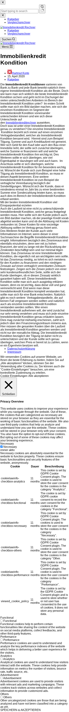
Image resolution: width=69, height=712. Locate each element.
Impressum (14, 351)
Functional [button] (7, 617)
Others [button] (4, 694)
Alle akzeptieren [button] (38, 375)
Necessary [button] (7, 443)
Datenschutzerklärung (21, 348)
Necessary (10, 446)
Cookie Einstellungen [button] (13, 375)
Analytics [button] (6, 655)
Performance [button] (8, 636)
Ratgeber (13, 30)
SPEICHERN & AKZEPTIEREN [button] (20, 709)
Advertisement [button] (9, 674)
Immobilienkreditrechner (21, 122)
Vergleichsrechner (18, 33)
